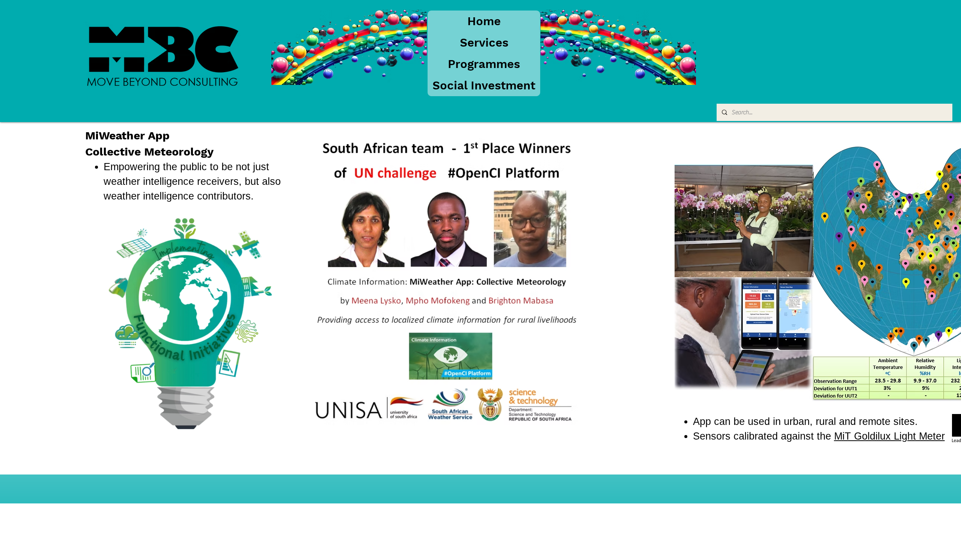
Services (484, 43)
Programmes (484, 64)
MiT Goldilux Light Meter (889, 436)
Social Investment (483, 85)
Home (484, 21)
